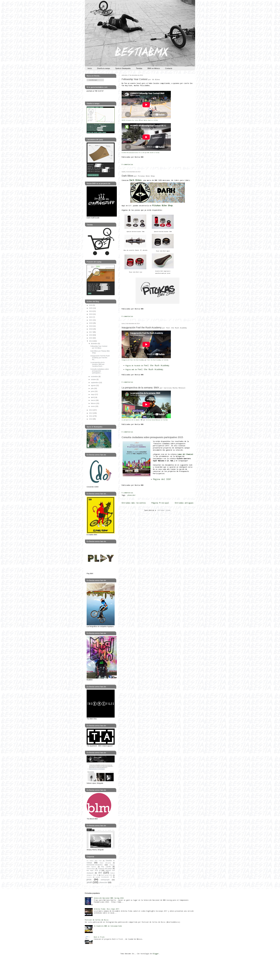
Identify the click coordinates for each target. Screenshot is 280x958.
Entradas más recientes (134, 503)
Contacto (168, 68)
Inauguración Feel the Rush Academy (154, 327)
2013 (91, 410)
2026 (91, 305)
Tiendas (139, 68)
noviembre (95, 376)
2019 (91, 326)
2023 (91, 314)
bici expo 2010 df (93, 870)
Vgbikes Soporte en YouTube (151, 120)
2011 (91, 416)
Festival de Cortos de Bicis (96, 920)
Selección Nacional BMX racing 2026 (109, 898)
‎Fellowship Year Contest (141, 79)
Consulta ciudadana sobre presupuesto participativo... (99, 371)
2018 (91, 329)
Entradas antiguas (184, 503)
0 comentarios (127, 164)
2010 (91, 419)
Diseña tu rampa (103, 68)
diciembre (94, 343)
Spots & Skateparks (123, 68)
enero (93, 406)
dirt (100, 872)
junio (93, 391)
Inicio (90, 68)
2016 (91, 335)
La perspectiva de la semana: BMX (153, 387)
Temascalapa (91, 868)
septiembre (95, 382)
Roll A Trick (99, 937)
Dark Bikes (138, 175)
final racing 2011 (106, 875)
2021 (91, 320)
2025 (91, 308)
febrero (93, 403)
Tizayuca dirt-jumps (105, 868)
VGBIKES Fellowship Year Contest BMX (131, 120)
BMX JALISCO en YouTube (153, 152)
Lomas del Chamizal (185, 454)
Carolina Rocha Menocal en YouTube (157, 420)
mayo (93, 394)
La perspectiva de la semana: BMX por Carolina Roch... (97, 364)
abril (92, 397)
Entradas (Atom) (164, 510)
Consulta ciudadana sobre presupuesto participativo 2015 (152, 437)
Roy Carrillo (106, 866)
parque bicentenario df (104, 877)
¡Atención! (131, 495)
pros (89, 879)
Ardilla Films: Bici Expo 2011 (106, 909)
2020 (91, 323)
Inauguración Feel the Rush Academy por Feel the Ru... (100, 357)
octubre (94, 379)
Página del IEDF (162, 479)
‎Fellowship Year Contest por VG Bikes (98, 347)
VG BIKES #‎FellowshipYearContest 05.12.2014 (133, 152)
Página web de (144, 369)
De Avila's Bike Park (94, 860)
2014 (91, 341)
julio (92, 388)
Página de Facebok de (147, 366)
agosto (93, 385)
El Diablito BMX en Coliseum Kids (108, 926)
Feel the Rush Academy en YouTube (157, 360)
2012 (91, 413)
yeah (89, 882)
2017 (91, 332)
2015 (91, 338)
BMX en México (154, 68)
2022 (91, 317)
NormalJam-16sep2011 (95, 865)
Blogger (156, 954)
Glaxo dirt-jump (105, 863)
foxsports (89, 877)
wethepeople (105, 880)
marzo (93, 400)
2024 (91, 311)
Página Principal (160, 503)
